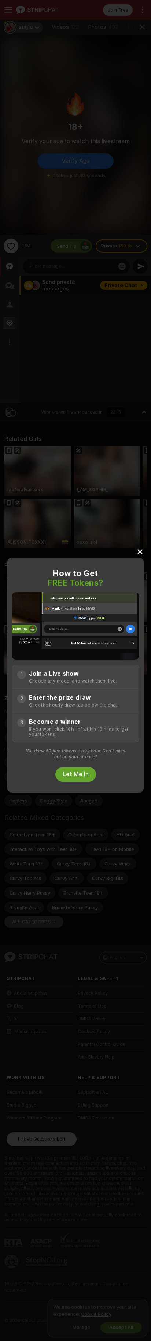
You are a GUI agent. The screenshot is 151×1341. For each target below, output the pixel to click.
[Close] (140, 551)
